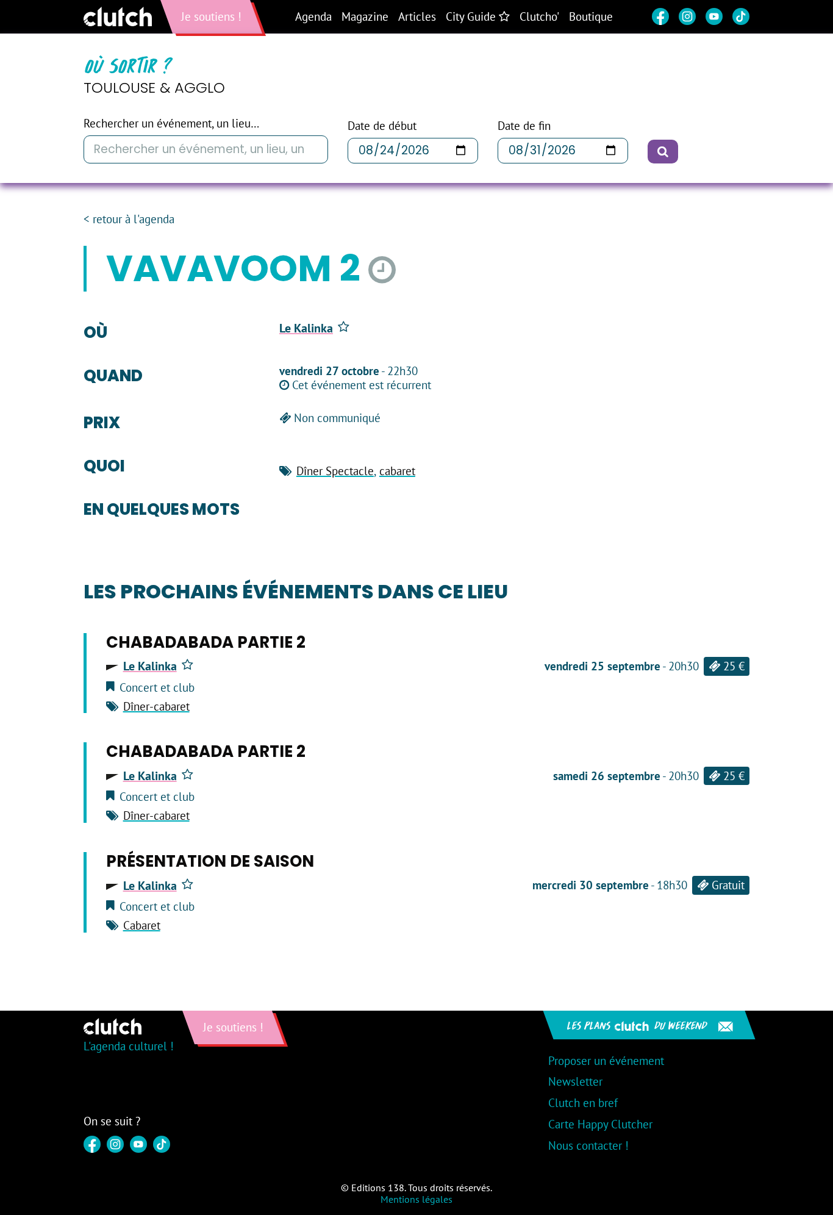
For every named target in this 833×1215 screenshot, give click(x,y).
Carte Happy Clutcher (600, 1124)
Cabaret (141, 925)
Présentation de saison (210, 861)
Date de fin (524, 126)
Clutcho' (539, 16)
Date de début (382, 126)
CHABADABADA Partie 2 (206, 642)
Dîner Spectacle (335, 471)
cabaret (397, 471)
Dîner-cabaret (156, 706)
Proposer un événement (606, 1060)
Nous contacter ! (588, 1145)
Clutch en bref (583, 1102)
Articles (417, 16)
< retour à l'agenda (129, 219)
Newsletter (575, 1081)
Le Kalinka (306, 328)
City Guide (472, 16)
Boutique (591, 16)
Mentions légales (416, 1199)
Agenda (313, 16)
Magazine (364, 16)
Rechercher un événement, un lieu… (171, 123)
